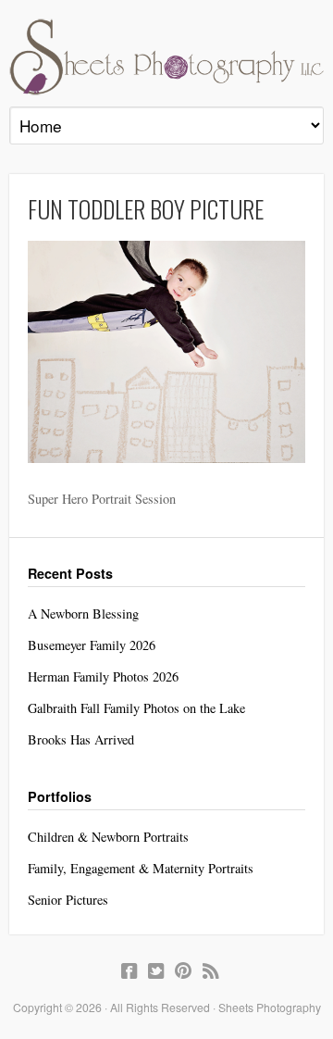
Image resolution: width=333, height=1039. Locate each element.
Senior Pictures (68, 899)
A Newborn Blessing (83, 613)
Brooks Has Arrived (81, 739)
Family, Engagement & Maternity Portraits (140, 868)
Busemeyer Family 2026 (91, 645)
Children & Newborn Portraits (108, 836)
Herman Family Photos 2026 (103, 676)
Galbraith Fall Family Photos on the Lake (136, 708)
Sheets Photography (166, 57)
